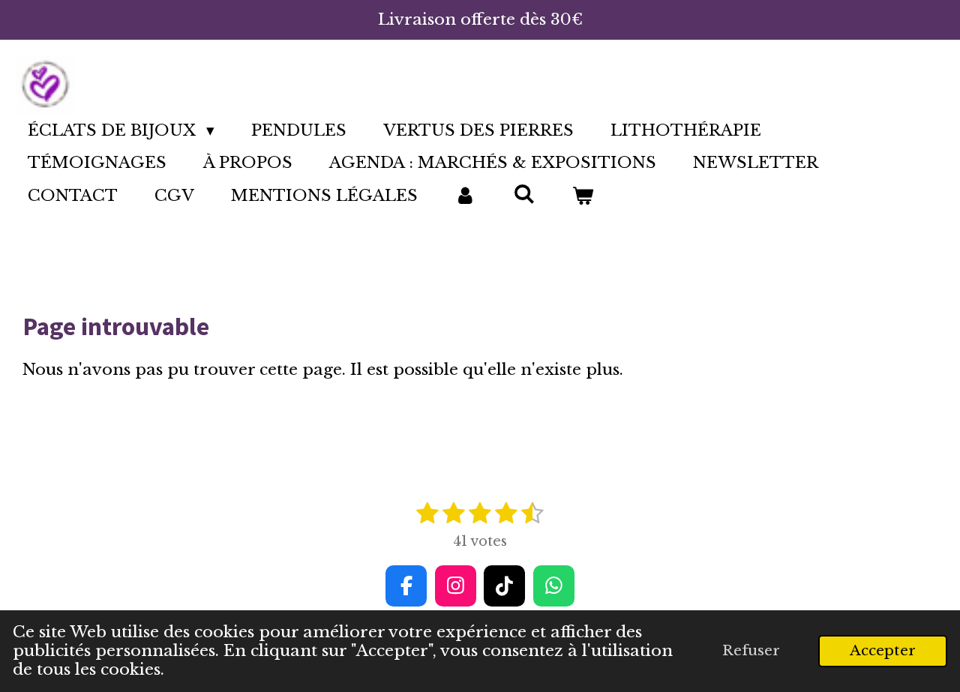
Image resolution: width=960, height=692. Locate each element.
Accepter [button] (883, 650)
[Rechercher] (524, 194)
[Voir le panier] (583, 196)
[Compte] (465, 196)
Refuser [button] (751, 650)
